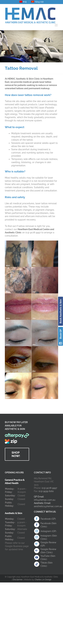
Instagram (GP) (48, 531)
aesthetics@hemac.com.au (48, 506)
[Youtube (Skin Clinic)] (36, 557)
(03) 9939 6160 (46, 491)
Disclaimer (17, 579)
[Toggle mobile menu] (56, 25)
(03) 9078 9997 (49, 488)
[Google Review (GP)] (36, 543)
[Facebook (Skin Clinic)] (36, 524)
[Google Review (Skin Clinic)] (36, 550)
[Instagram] (36, 531)
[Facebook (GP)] (36, 518)
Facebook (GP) (48, 519)
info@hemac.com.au (44, 500)
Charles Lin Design (43, 579)
